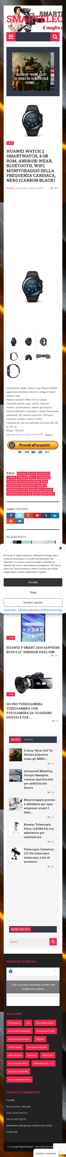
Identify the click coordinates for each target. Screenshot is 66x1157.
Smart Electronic (26, 1146)
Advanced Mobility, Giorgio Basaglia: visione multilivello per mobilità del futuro (38, 779)
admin (10, 188)
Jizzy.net (26, 1106)
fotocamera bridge (46, 1031)
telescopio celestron (43, 1063)
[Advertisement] (33, 217)
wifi (52, 493)
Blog (31, 69)
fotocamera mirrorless (19, 1039)
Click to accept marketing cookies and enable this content (33, 986)
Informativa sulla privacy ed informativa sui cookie (40, 610)
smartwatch (14, 485)
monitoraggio (25, 481)
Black (32, 473)
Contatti (10, 1100)
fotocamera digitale (37, 1047)
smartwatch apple (17, 489)
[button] (60, 548)
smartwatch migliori (41, 489)
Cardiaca (22, 477)
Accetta (33, 582)
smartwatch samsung (19, 493)
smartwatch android (34, 485)
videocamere (15, 1047)
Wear (45, 493)
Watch (36, 493)
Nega (33, 592)
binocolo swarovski (18, 1071)
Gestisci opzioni (33, 602)
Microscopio (15, 1055)
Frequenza (44, 477)
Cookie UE (11, 1132)
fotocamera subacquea (20, 1031)
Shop (10, 143)
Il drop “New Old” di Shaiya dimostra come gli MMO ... (38, 755)
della (33, 477)
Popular (28, 739)
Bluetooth (43, 473)
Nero (38, 481)
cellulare (31, 1055)
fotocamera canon (45, 1022)
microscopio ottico (18, 1063)
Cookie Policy (10, 610)
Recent (15, 739)
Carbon (11, 477)
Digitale (40, 1039)
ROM (45, 481)
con (28, 1022)
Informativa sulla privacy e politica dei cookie (29, 1125)
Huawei (11, 481)
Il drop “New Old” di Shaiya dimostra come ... (31, 78)
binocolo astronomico (19, 1079)
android (22, 473)
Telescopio (47, 1055)
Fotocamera (14, 1022)
